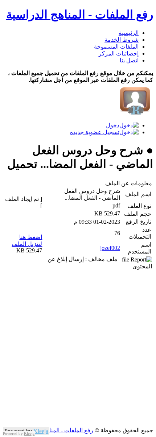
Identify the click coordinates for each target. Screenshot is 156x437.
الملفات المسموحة (116, 47)
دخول (112, 125)
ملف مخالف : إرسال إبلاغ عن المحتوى (100, 262)
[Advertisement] (78, 349)
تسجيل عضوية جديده (94, 132)
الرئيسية (129, 33)
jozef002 (110, 248)
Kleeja (40, 431)
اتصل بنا (129, 60)
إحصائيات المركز (119, 53)
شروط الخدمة (121, 40)
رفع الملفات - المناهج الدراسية (79, 14)
